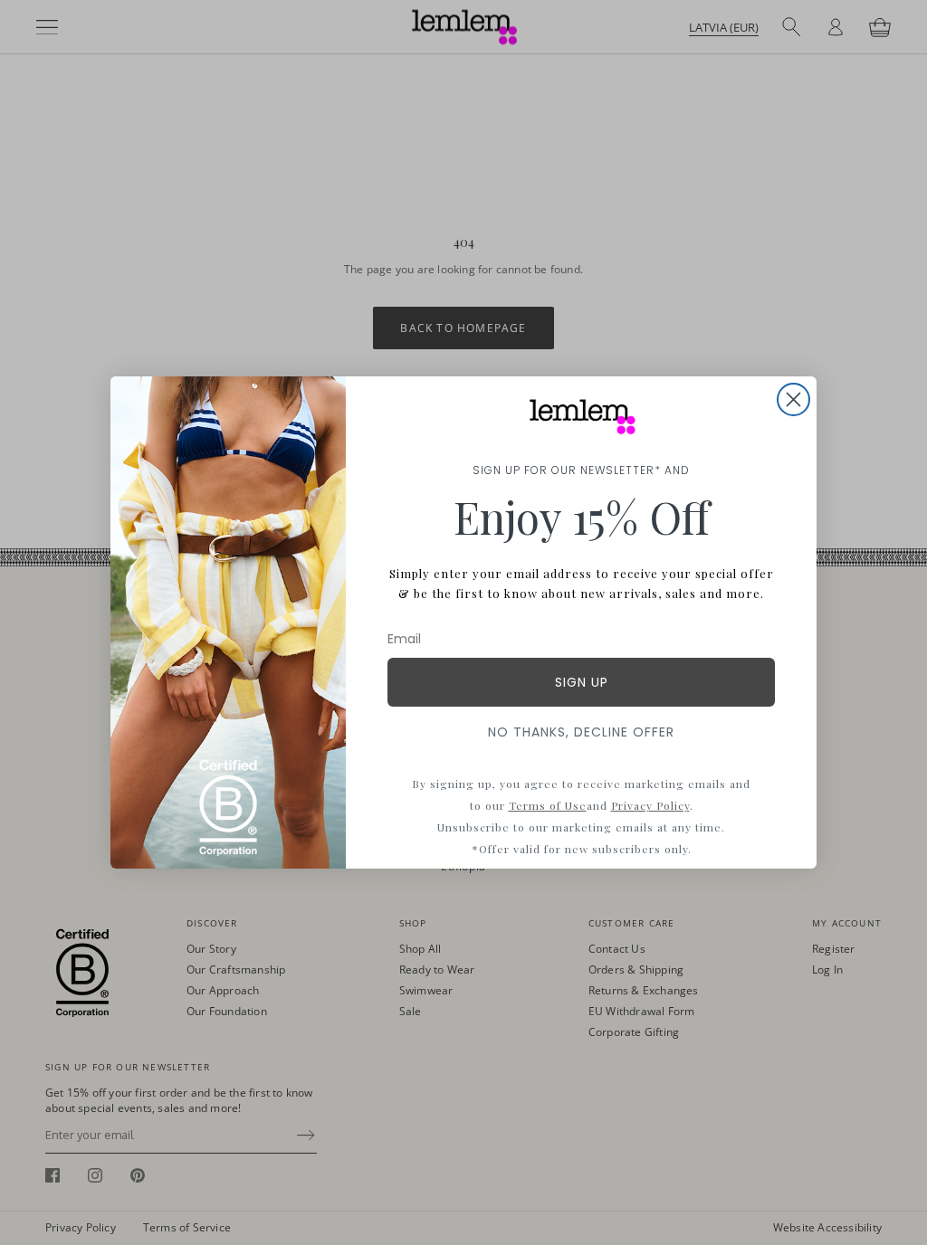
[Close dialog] (793, 399)
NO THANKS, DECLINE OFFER (581, 732)
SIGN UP (581, 682)
